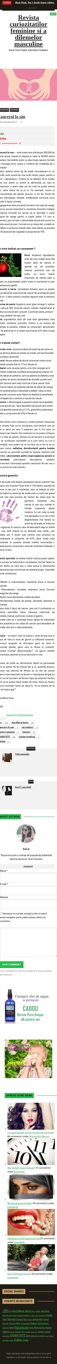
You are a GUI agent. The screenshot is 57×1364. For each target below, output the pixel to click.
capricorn (34, 1316)
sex (28, 1335)
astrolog (45, 1311)
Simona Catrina (38, 1336)
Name (4, 871)
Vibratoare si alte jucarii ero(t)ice (23, 1238)
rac (36, 1332)
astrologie (7, 1315)
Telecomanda (22, 754)
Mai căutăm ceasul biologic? (21, 1168)
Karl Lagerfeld (23, 787)
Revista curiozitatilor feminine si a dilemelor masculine (33, 30)
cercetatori (30, 727)
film (18, 1323)
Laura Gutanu (15, 1332)
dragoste (37, 1319)
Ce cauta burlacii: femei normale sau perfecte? (30, 1132)
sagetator (6, 1336)
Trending (7, 2)
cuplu (48, 1315)
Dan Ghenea (9, 1319)
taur (47, 1336)
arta (33, 1311)
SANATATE (17, 1335)
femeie (28, 732)
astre (38, 1311)
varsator (5, 1340)
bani (14, 1315)
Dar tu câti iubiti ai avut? (19, 1274)
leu (23, 1332)
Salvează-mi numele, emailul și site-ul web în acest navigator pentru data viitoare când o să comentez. (23, 917)
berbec (26, 1315)
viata (11, 1340)
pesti (32, 1332)
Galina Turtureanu (39, 1323)
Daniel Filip (21, 1319)
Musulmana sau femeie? (19, 1203)
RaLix (26, 848)
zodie (25, 1340)
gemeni (5, 1328)
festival (12, 1323)
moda (27, 1332)
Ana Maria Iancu (23, 722)
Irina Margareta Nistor (40, 1327)
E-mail (4, 884)
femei (46, 1319)
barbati (20, 1315)
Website (4, 897)
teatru (51, 1336)
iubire (5, 1331)
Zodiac (18, 1340)
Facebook (28, 866)
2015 (10, 1311)
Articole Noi (35, 1136)
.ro (5, 1310)
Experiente (19, 1171)
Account (32, 8)
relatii (47, 1331)
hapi (12, 1327)
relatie (41, 1332)
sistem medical (29, 736)
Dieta (29, 1319)
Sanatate (14, 109)
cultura (42, 1315)
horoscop (21, 1327)
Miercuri (45, 1136)
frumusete (25, 1323)
